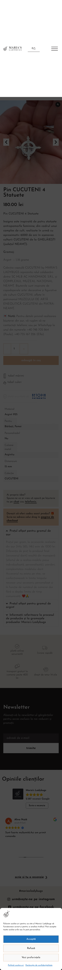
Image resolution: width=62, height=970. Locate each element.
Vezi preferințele (31, 957)
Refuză (31, 948)
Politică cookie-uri (16, 965)
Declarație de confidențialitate (38, 965)
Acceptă (31, 939)
